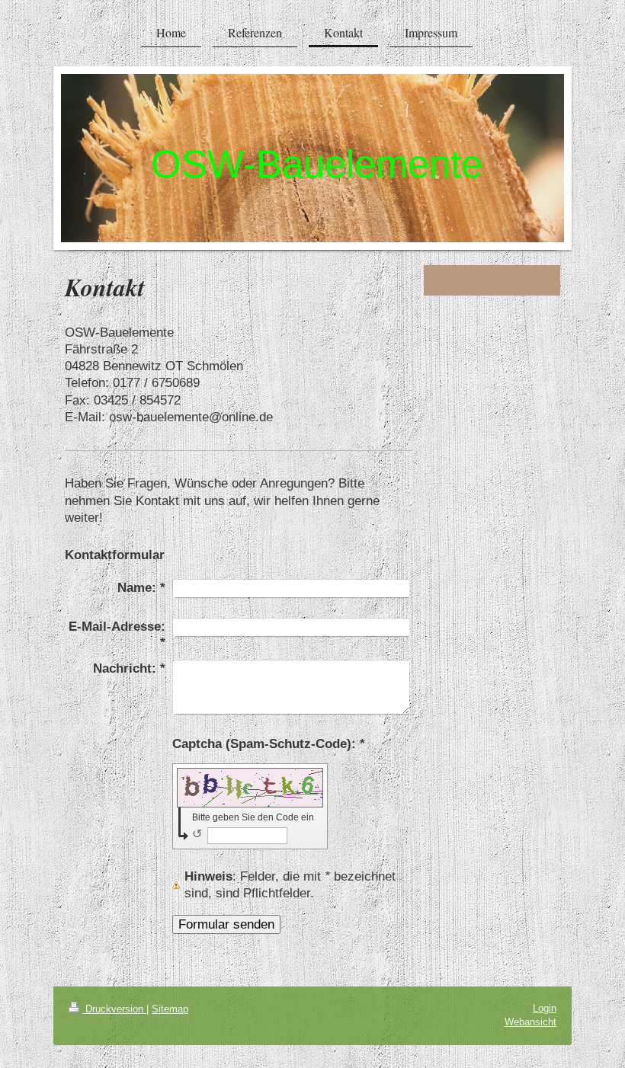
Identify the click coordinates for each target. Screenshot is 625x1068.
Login (544, 1008)
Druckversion (114, 1009)
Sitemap (170, 1009)
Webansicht (530, 1022)
